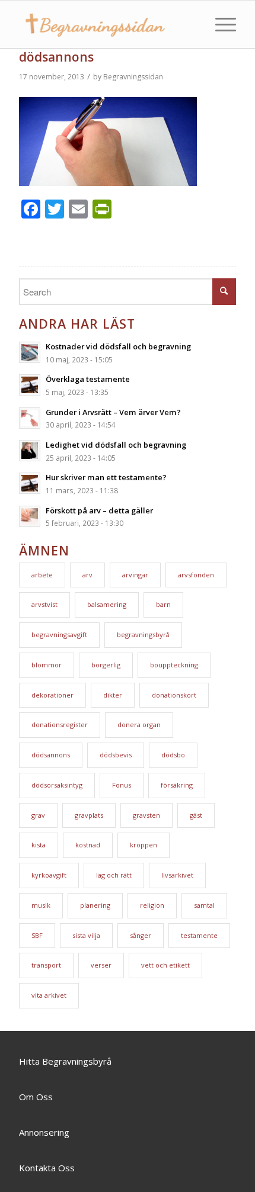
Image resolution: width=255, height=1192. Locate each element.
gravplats (89, 815)
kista (38, 844)
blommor (46, 664)
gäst (196, 815)
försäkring (177, 784)
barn (163, 604)
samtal (204, 905)
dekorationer (52, 694)
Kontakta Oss (47, 1168)
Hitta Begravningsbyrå (65, 1061)
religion (152, 905)
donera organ (139, 724)
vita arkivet (48, 995)
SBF (37, 935)
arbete (42, 574)
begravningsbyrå (143, 634)
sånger (140, 935)
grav (38, 815)
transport (46, 964)
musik (40, 905)
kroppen (143, 844)
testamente (199, 935)
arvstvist (44, 604)
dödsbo (173, 754)
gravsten (146, 815)
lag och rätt (114, 874)
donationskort (174, 694)
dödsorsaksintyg (56, 784)
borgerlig (105, 664)
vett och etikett (165, 964)
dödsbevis (116, 754)
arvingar (135, 574)
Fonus (121, 784)
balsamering (106, 604)
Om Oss (36, 1097)
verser (101, 964)
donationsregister (59, 724)
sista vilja (86, 935)
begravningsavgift (59, 634)
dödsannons (56, 57)
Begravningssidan (133, 77)
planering (95, 905)
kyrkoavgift (48, 874)
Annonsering (44, 1132)
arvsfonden (196, 574)
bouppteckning (174, 664)
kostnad (87, 844)
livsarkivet (177, 874)
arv (87, 574)
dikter (112, 694)
